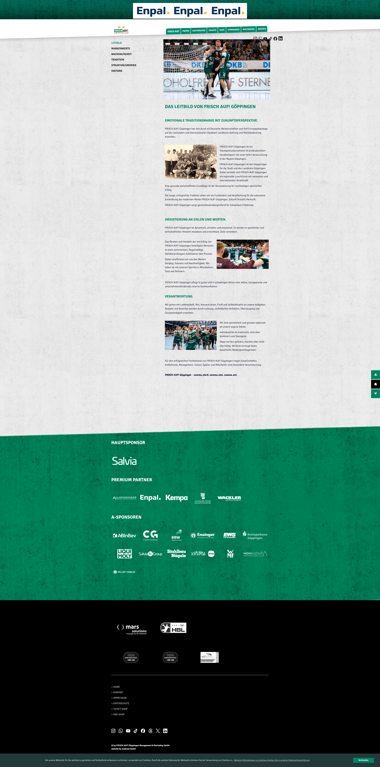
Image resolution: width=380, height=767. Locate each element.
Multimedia (249, 29)
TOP (375, 384)
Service (262, 29)
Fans (222, 30)
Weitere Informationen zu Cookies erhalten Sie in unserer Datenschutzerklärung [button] (272, 760)
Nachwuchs (198, 30)
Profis (185, 31)
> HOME (115, 686)
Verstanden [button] (363, 760)
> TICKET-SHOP (119, 709)
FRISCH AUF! (173, 31)
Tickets (212, 30)
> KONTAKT (117, 692)
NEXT (375, 393)
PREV (375, 374)
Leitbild (116, 42)
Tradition (117, 59)
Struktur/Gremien (123, 65)
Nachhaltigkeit (121, 54)
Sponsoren (233, 29)
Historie (116, 70)
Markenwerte (120, 48)
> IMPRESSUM (118, 697)
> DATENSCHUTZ (120, 703)
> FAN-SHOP (117, 714)
